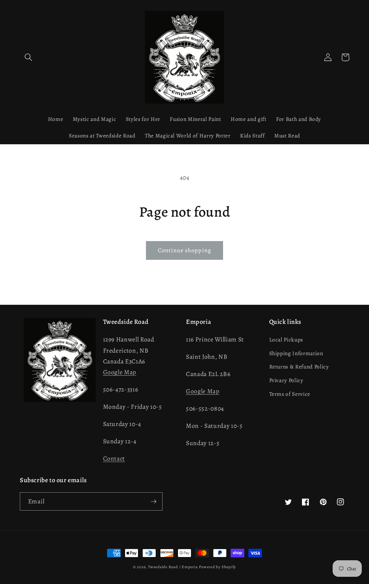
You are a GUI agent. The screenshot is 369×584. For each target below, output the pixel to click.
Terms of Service (290, 394)
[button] (28, 57)
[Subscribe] (153, 501)
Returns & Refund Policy (299, 366)
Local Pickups (286, 339)
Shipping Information (296, 353)
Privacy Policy (286, 380)
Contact (114, 458)
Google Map (120, 372)
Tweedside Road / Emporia (172, 567)
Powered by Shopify (217, 567)
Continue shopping (184, 250)
